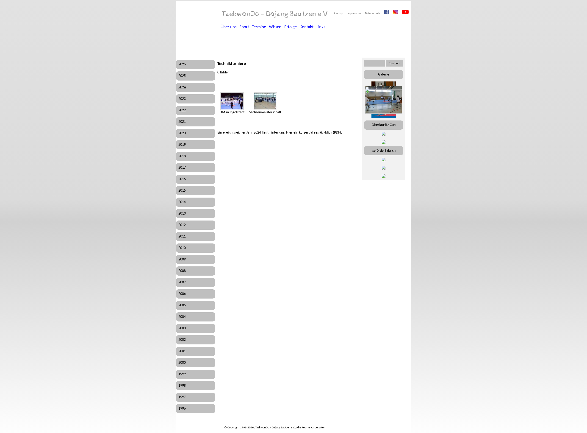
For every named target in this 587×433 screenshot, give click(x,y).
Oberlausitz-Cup (384, 125)
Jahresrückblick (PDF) (325, 132)
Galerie (383, 74)
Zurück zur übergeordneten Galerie (223, 82)
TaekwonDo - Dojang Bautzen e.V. (275, 14)
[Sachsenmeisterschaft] (265, 101)
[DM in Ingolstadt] (232, 101)
